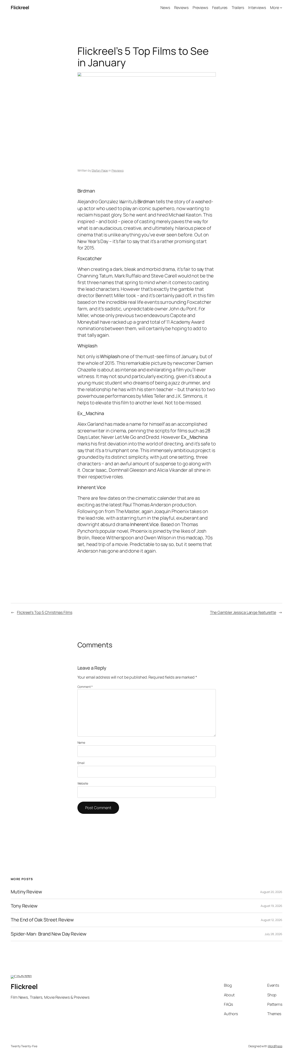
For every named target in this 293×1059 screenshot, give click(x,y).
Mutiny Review (26, 891)
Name (81, 742)
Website (82, 783)
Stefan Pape (100, 170)
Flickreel (20, 7)
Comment (85, 687)
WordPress (275, 1046)
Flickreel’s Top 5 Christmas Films (44, 612)
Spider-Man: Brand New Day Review (48, 934)
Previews (118, 170)
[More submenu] (281, 7)
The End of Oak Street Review (42, 920)
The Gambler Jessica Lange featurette (243, 612)
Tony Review (24, 906)
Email (81, 763)
